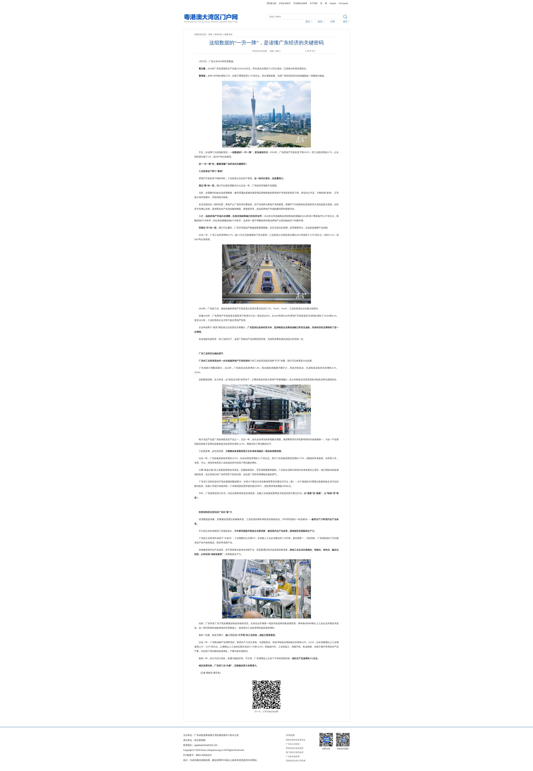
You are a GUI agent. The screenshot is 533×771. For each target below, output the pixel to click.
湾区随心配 (271, 3)
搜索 (346, 16)
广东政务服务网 (293, 756)
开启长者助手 (285, 3)
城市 (210, 34)
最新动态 (228, 34)
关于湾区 (314, 3)
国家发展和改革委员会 (295, 740)
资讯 (307, 21)
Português (343, 3)
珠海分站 (218, 34)
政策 (320, 21)
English (333, 3)
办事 (332, 21)
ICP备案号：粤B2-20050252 (197, 755)
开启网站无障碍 (300, 3)
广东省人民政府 (293, 744)
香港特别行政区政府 (294, 748)
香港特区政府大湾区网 (295, 760)
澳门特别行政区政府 (294, 752)
